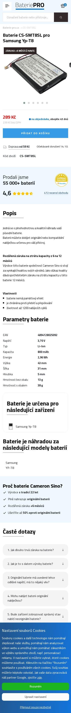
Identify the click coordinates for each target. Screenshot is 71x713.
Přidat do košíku (35, 133)
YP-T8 (10, 468)
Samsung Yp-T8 (26, 426)
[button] (24, 103)
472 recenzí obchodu (56, 193)
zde (39, 677)
